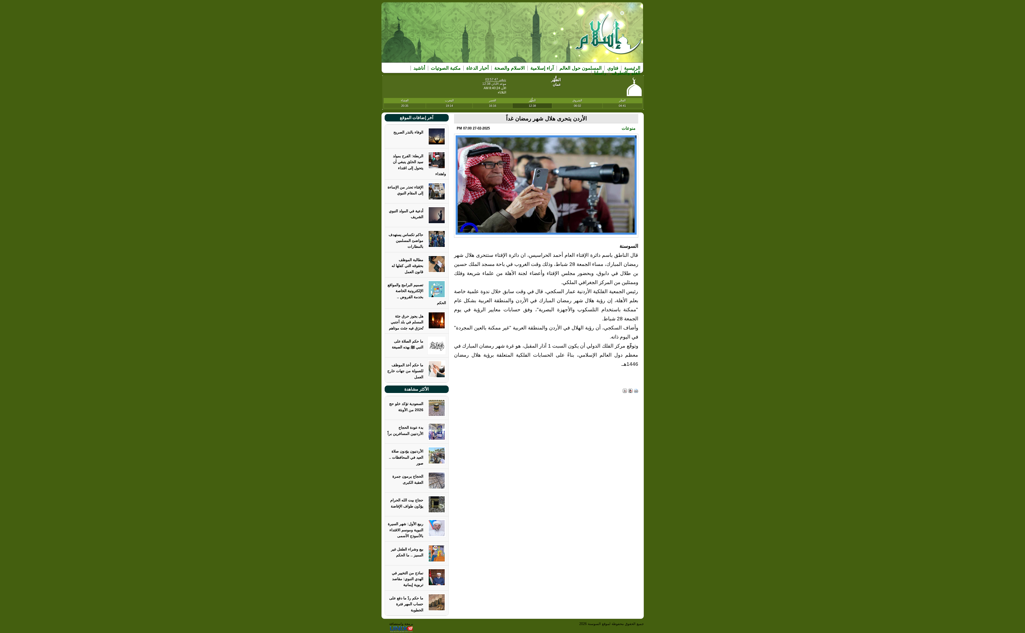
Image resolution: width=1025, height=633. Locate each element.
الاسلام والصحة (509, 68)
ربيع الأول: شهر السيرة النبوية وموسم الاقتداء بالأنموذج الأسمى (405, 530)
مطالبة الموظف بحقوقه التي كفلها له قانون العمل (407, 266)
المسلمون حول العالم (580, 68)
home (608, 37)
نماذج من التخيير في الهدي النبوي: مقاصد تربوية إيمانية (407, 579)
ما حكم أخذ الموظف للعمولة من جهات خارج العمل (405, 371)
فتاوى (612, 68)
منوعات (629, 128)
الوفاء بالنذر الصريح (408, 132)
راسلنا (600, 73)
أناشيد (419, 68)
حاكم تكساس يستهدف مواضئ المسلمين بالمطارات (406, 241)
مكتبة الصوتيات (446, 68)
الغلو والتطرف (626, 73)
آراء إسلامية (542, 68)
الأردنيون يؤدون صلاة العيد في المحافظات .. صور (406, 457)
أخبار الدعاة (477, 68)
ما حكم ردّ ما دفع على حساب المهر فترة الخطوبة (406, 604)
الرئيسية (632, 68)
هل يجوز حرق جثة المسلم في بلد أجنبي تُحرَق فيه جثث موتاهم (406, 322)
